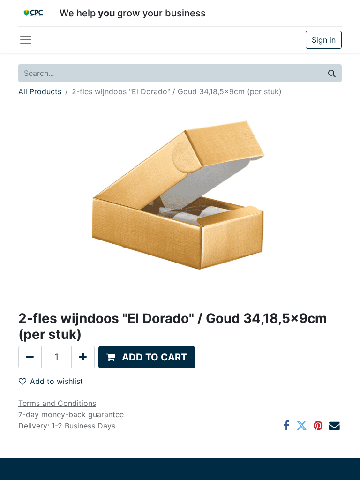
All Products (39, 91)
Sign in (324, 40)
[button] (146, 357)
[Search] (332, 73)
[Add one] (83, 357)
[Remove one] (30, 357)
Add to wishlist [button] (56, 381)
